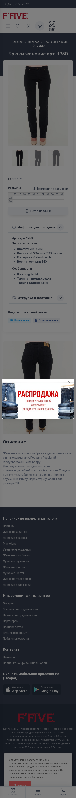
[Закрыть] (69, 382)
